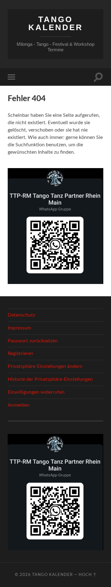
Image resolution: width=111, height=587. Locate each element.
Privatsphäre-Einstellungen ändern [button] (45, 366)
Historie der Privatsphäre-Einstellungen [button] (50, 379)
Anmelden (19, 405)
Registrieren (20, 353)
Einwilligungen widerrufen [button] (36, 392)
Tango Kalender (55, 23)
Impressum (19, 327)
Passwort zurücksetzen (33, 340)
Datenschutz (21, 315)
